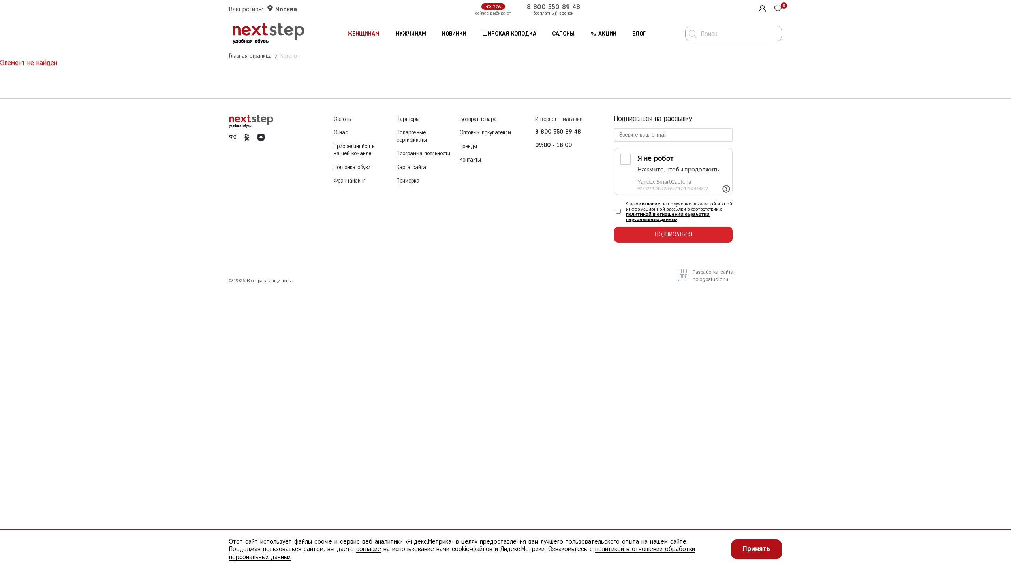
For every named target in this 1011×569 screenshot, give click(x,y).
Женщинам (364, 34)
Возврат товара (478, 119)
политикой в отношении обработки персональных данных (668, 216)
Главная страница (250, 56)
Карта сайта (411, 167)
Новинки (454, 34)
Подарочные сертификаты (412, 136)
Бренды (468, 146)
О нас (341, 133)
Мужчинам (410, 34)
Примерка (408, 181)
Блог (639, 34)
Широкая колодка (509, 34)
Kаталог (289, 56)
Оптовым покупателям (485, 133)
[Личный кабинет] (761, 8)
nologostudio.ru (710, 279)
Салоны (563, 34)
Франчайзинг (349, 181)
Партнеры (408, 119)
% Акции (603, 34)
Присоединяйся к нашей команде (354, 150)
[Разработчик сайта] (682, 278)
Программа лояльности (423, 153)
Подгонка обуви (352, 167)
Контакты (470, 160)
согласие (649, 204)
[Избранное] (778, 9)
